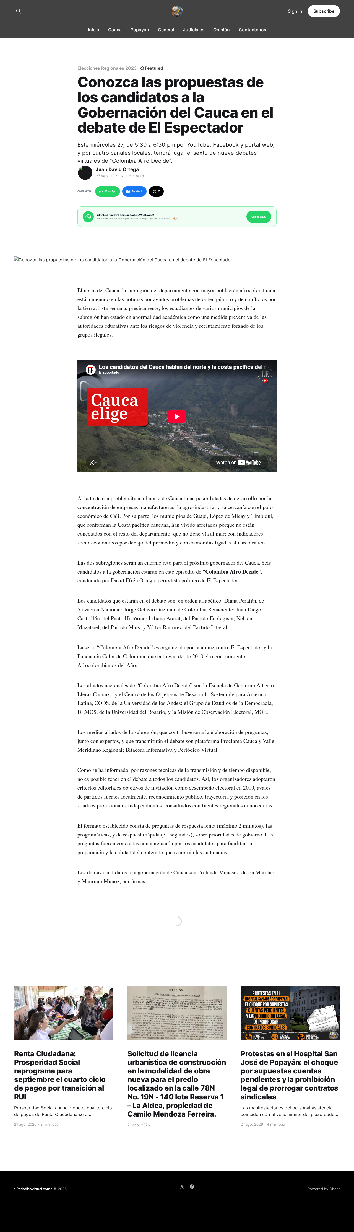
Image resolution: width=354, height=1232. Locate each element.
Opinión (221, 29)
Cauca (115, 29)
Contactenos (252, 29)
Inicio (93, 29)
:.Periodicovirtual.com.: (33, 1189)
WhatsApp (110, 191)
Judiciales (193, 29)
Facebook (137, 191)
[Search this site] (18, 11)
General (166, 29)
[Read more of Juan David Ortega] (85, 172)
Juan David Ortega (117, 169)
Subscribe (323, 11)
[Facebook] (192, 1186)
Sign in (295, 11)
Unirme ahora (258, 216)
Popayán (140, 29)
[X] (182, 1186)
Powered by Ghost (324, 1189)
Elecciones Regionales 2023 (107, 68)
